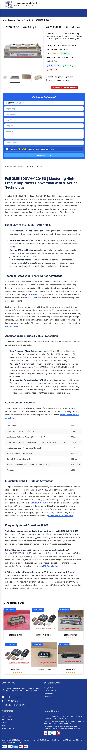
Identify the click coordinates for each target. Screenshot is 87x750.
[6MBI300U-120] (17, 654)
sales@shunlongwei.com (14, 697)
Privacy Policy (22, 149)
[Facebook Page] (54, 733)
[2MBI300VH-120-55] (17, 620)
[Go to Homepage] (9, 4)
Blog (3, 725)
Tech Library (6, 722)
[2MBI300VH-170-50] (44, 620)
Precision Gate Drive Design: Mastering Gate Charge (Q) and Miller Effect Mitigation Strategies (64, 722)
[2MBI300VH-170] (70, 620)
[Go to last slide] (5, 77)
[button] (15, 77)
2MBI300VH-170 (70, 635)
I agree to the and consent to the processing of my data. (31, 149)
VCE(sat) (33, 294)
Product (11, 20)
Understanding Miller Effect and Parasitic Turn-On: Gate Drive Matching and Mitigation (64, 717)
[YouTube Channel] (45, 733)
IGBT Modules (7, 719)
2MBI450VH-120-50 (40, 503)
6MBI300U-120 (17, 669)
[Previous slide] (5, 50)
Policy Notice (48, 688)
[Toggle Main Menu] (83, 13)
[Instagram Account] (58, 733)
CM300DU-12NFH (44, 669)
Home (4, 20)
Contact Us (48, 697)
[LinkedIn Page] (50, 733)
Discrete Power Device (25, 20)
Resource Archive (8, 728)
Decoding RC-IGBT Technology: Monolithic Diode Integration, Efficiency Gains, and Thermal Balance (62, 727)
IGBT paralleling (50, 566)
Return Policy (48, 694)
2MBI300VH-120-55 (16, 635)
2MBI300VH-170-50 (44, 635)
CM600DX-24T (70, 669)
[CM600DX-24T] (70, 654)
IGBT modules (11, 326)
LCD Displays (6, 716)
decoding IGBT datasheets (60, 516)
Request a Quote (44, 155)
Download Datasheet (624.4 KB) (66, 87)
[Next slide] (40, 50)
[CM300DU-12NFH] (44, 654)
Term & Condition (50, 691)
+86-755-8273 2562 (11, 701)
